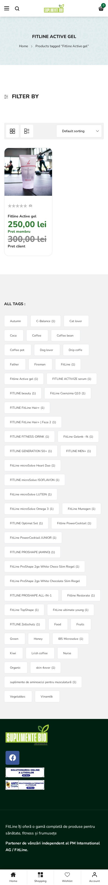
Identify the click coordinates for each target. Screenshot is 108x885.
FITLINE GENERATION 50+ (31, 451)
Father (14, 364)
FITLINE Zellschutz (25, 624)
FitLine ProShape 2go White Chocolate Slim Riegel (45, 581)
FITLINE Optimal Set (26, 523)
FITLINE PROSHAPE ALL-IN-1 (31, 595)
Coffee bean (65, 336)
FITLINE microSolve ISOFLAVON (34, 480)
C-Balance (45, 321)
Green (14, 639)
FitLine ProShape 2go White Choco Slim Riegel (44, 567)
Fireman (39, 364)
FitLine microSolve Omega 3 (31, 509)
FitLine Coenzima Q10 (67, 393)
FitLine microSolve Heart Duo (32, 465)
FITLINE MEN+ (78, 451)
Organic (15, 668)
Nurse (67, 653)
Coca (13, 336)
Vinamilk (47, 697)
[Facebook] (12, 758)
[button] (12, 247)
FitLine (68, 364)
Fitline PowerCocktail (74, 523)
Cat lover (76, 321)
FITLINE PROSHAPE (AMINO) (32, 552)
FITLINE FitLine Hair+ (27, 408)
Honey (38, 639)
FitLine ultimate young (70, 610)
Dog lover (46, 350)
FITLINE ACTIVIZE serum (71, 379)
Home (23, 46)
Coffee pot (17, 350)
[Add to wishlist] (47, 153)
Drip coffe (75, 350)
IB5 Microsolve (70, 639)
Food (57, 624)
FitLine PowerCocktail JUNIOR (33, 538)
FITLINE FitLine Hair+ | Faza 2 (33, 422)
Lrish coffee (40, 653)
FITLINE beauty (23, 393)
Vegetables (17, 697)
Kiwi (13, 653)
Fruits (80, 624)
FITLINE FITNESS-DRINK (29, 437)
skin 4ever (45, 668)
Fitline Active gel (22, 216)
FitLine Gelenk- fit (78, 437)
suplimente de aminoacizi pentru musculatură (43, 682)
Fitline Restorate (81, 595)
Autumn (15, 321)
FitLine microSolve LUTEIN (31, 494)
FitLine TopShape (24, 610)
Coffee (36, 336)
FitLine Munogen (81, 509)
